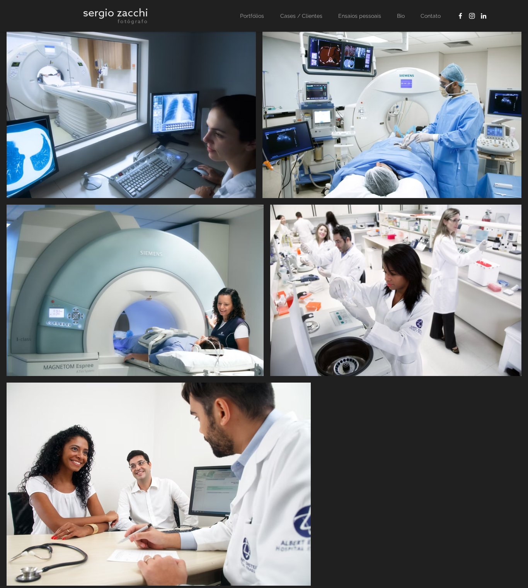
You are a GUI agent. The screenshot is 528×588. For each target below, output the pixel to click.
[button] (304, 16)
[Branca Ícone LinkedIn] (483, 16)
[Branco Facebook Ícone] (460, 16)
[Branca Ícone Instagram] (472, 16)
